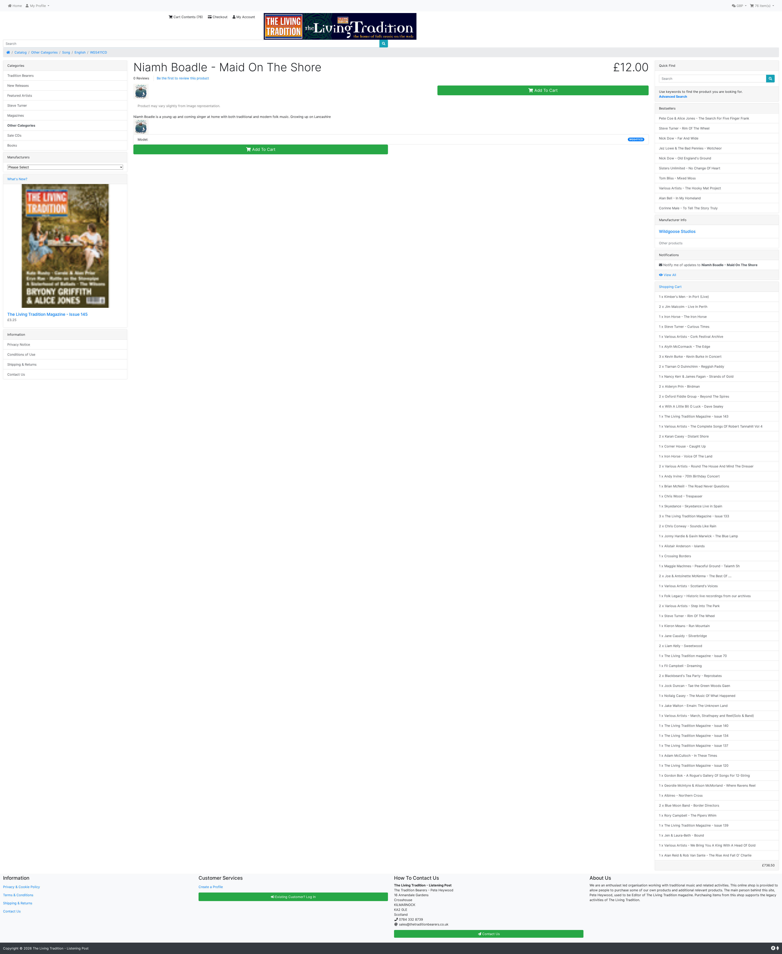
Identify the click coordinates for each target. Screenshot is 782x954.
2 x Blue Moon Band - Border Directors (689, 805)
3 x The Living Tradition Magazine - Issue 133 (694, 516)
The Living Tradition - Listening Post (61, 948)
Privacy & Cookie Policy (21, 887)
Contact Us (16, 374)
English (80, 52)
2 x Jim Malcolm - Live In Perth (683, 307)
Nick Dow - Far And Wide (678, 138)
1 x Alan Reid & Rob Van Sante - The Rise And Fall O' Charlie (705, 855)
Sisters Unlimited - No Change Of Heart (689, 168)
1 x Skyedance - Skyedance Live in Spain (690, 506)
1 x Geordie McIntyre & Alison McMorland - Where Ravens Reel (707, 785)
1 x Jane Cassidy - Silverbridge (683, 636)
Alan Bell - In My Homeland (680, 198)
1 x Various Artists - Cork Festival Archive (691, 336)
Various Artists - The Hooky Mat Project (690, 188)
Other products (670, 243)
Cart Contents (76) (187, 17)
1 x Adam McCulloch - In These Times (688, 755)
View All (669, 275)
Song (66, 52)
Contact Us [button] (490, 934)
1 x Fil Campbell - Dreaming (680, 666)
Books (12, 145)
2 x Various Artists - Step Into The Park (689, 606)
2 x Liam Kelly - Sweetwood (680, 646)
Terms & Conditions (18, 895)
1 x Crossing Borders (675, 556)
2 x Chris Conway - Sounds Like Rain (687, 526)
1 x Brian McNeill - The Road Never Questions (694, 486)
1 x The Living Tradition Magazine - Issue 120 (693, 765)
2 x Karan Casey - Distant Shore (684, 436)
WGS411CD (98, 52)
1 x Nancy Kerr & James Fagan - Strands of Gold (696, 376)
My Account (245, 17)
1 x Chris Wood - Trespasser (680, 496)
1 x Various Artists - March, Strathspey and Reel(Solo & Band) (706, 716)
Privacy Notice (18, 344)
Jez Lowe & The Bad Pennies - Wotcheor (690, 148)
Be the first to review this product (183, 78)
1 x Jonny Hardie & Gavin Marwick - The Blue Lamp (698, 536)
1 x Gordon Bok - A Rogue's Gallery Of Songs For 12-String (704, 775)
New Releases (18, 85)
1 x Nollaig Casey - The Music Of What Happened (697, 696)
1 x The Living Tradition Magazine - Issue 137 (693, 745)
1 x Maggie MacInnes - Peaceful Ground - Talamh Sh (699, 566)
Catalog (20, 52)
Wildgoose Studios (677, 231)
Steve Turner (17, 105)
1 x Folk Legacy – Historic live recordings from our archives (705, 596)
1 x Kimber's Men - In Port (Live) (684, 297)
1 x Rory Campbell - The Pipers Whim (687, 815)
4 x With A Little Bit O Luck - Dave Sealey (691, 406)
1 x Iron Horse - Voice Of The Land (685, 456)
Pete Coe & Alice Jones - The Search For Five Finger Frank (704, 118)
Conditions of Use (21, 354)
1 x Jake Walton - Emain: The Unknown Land (693, 706)
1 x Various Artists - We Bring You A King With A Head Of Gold (707, 845)
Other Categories (44, 52)
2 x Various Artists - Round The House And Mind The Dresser (706, 466)
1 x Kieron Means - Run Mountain (684, 626)
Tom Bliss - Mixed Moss (677, 178)
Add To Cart (545, 90)
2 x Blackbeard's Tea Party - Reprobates (690, 676)
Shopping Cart (670, 287)
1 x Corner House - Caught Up (682, 446)
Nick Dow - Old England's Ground (685, 158)
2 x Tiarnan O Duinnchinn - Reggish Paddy (691, 366)
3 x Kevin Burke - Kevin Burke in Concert (690, 356)
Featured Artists (19, 95)
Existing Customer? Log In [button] (295, 897)
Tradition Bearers (20, 75)
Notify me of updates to (710, 265)
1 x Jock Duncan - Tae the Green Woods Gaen (694, 686)
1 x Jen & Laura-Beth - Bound (681, 835)
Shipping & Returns (21, 364)
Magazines (15, 115)
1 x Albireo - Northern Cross (681, 795)
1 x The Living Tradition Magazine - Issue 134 (693, 736)
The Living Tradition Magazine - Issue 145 (47, 314)
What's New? (17, 179)
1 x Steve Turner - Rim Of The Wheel (687, 616)
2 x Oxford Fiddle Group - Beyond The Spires (694, 396)
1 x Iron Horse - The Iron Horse (683, 317)
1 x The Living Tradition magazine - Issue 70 (693, 656)
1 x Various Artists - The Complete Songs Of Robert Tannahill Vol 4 (710, 426)
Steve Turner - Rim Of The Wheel (684, 128)
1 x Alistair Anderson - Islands (682, 546)
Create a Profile (211, 887)
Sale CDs (14, 135)
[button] (37, 6)
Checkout (219, 17)
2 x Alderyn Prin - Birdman (679, 386)
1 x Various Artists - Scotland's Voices (688, 586)
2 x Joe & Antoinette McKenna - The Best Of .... (695, 576)
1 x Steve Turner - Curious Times (684, 327)
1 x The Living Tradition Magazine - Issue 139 (693, 825)
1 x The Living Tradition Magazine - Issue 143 (693, 416)
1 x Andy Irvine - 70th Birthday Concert (689, 476)
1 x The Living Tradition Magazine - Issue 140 (693, 726)
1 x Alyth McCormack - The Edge (684, 346)
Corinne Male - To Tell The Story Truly (688, 208)
